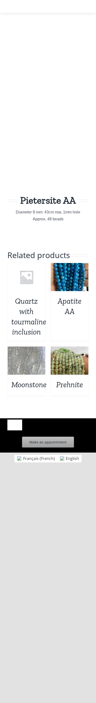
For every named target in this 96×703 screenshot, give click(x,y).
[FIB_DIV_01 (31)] (48, 114)
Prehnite (69, 384)
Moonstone (29, 384)
